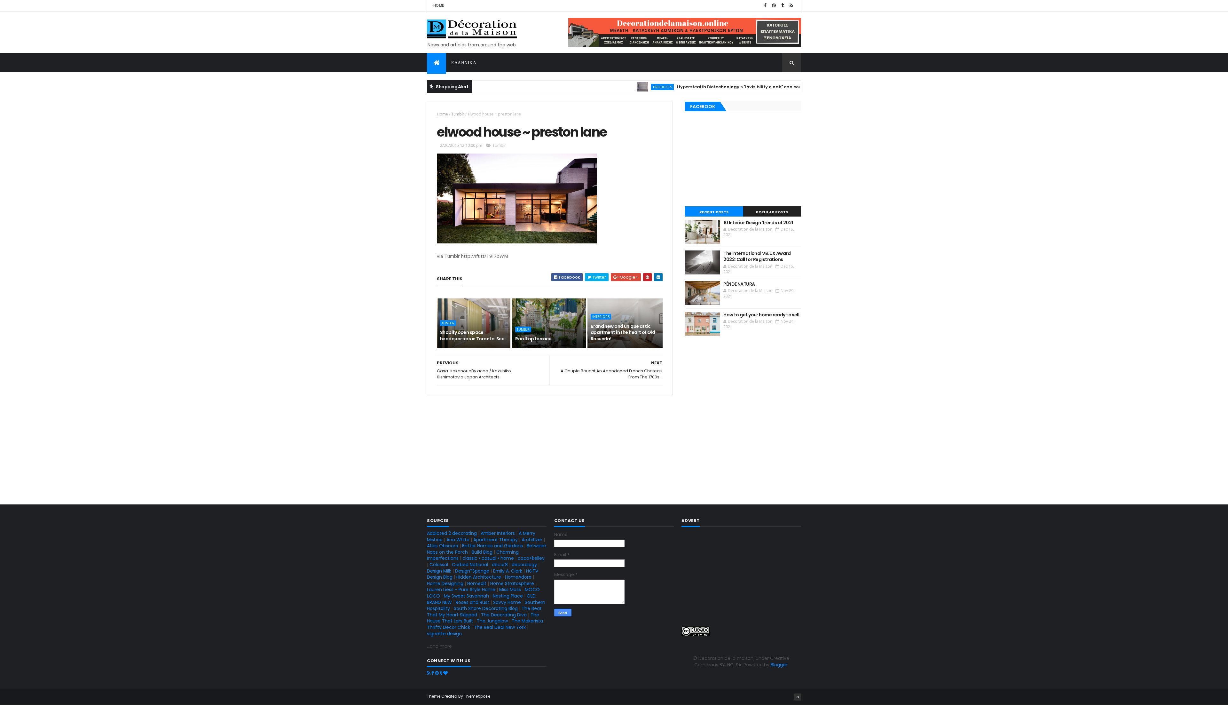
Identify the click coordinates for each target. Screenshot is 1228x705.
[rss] (791, 5)
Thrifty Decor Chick (448, 627)
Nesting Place (508, 596)
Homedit (476, 583)
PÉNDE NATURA (739, 284)
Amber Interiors (498, 533)
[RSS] (428, 673)
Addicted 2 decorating (452, 533)
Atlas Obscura (442, 546)
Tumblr (457, 114)
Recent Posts (714, 212)
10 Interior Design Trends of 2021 (758, 222)
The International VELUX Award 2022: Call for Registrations (757, 256)
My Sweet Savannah (466, 596)
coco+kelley (531, 558)
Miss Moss (510, 589)
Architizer (532, 539)
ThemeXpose (477, 696)
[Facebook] (432, 673)
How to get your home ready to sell (761, 315)
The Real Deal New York (500, 627)
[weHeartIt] (445, 673)
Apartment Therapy (495, 539)
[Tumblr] (441, 673)
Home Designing (445, 583)
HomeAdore (518, 577)
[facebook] (765, 5)
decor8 (500, 564)
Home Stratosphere (512, 583)
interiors (601, 316)
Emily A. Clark (507, 571)
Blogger (779, 664)
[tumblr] (782, 5)
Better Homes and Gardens (492, 546)
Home (438, 5)
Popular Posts (772, 212)
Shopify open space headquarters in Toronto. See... (474, 335)
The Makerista (527, 621)
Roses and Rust (472, 602)
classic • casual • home (488, 558)
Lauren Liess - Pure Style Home (461, 589)
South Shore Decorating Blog (486, 608)
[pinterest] (773, 5)
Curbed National (470, 564)
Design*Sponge (472, 571)
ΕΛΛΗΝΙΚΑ (463, 62)
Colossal (438, 564)
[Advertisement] (550, 449)
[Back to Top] (797, 697)
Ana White (457, 539)
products (640, 86)
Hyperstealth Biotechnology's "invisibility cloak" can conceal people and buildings (746, 87)
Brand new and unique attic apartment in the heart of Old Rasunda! (623, 332)
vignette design (444, 633)
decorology (524, 564)
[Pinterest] (437, 673)
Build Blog (482, 552)
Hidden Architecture (478, 577)
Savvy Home (507, 602)
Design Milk (439, 571)
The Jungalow (492, 621)
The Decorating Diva (504, 615)
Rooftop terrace (533, 339)
